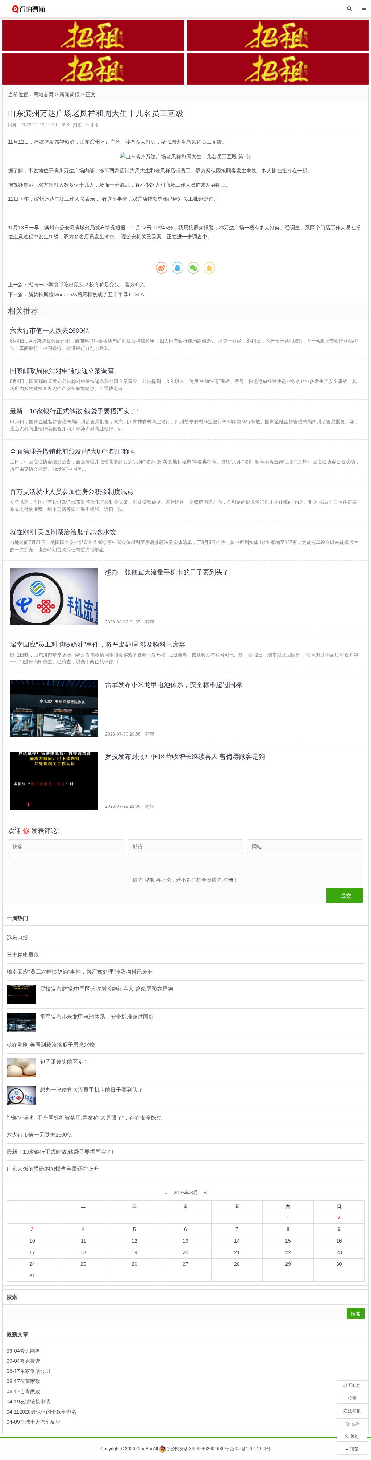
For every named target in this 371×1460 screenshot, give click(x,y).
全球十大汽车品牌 (40, 1422)
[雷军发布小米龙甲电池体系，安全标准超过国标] (54, 709)
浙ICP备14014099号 (250, 1448)
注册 (228, 880)
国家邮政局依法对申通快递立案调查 (62, 371)
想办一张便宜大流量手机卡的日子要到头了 (167, 572)
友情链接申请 (35, 1401)
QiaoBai (144, 1448)
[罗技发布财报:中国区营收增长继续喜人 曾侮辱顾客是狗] (54, 781)
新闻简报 (69, 94)
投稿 (352, 1398)
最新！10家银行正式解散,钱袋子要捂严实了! (74, 411)
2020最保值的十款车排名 (47, 1412)
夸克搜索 (30, 1361)
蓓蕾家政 (30, 1381)
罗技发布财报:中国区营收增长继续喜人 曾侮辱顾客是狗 (185, 756)
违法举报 (352, 1411)
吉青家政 (30, 1391)
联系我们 (352, 1385)
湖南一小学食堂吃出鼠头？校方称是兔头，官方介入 (86, 284)
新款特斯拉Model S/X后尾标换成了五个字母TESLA (86, 294)
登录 (149, 880)
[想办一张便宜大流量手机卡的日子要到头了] (54, 596)
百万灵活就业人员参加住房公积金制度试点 (72, 491)
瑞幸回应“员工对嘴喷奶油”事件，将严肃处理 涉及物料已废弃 (98, 644)
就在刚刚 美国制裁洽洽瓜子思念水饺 (63, 532)
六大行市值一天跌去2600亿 (49, 330)
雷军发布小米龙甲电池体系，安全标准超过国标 (173, 684)
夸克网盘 (30, 1351)
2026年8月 (186, 1192)
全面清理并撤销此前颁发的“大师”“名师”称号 (73, 451)
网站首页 (43, 94)
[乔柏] (28, 8)
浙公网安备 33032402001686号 (197, 1448)
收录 (355, 1423)
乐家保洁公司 (35, 1371)
